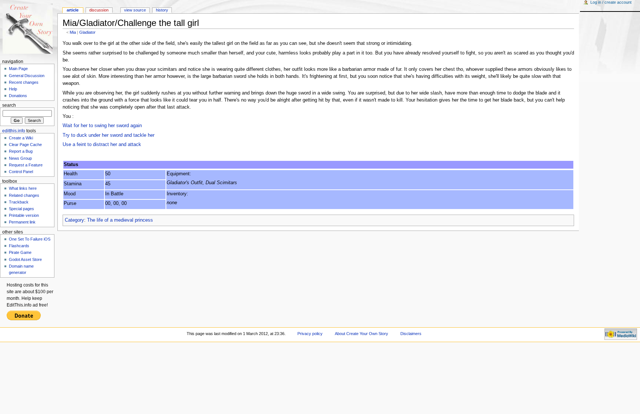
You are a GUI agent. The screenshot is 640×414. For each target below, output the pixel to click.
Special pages (21, 208)
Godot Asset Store (25, 259)
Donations (18, 95)
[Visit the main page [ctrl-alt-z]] (28, 28)
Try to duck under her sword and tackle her (108, 135)
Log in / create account (610, 2)
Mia (73, 32)
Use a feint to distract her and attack (102, 144)
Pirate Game (20, 252)
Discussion (99, 10)
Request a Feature (26, 165)
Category (74, 220)
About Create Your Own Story (361, 333)
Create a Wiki (21, 138)
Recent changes (24, 82)
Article (73, 10)
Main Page (18, 68)
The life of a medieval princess (120, 220)
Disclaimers (410, 333)
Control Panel (21, 171)
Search (9, 105)
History (162, 10)
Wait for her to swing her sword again (102, 125)
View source (135, 10)
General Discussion (26, 75)
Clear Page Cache (25, 144)
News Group (20, 158)
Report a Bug (21, 151)
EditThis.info (13, 131)
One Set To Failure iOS (29, 239)
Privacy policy (310, 333)
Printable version (24, 215)
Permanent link (22, 222)
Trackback (19, 202)
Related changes (24, 195)
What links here (23, 188)
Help (13, 89)
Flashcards (19, 246)
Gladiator (87, 32)
